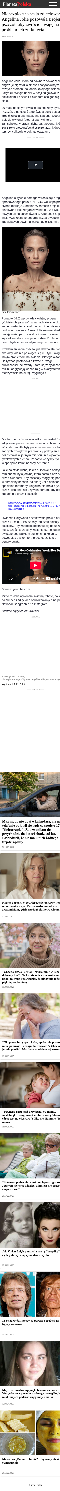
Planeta (17, 4)
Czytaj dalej (35, 1485)
